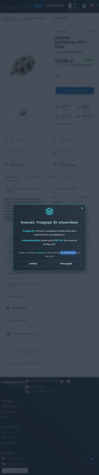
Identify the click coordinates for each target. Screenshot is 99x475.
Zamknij (33, 263)
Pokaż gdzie (66, 263)
